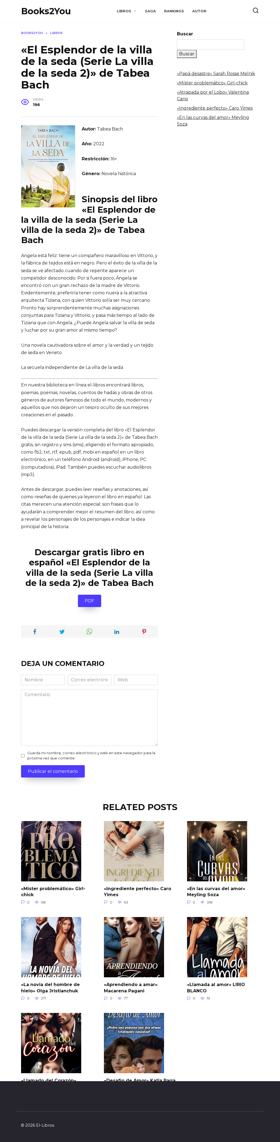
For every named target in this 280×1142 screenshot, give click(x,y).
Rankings (174, 11)
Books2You (46, 11)
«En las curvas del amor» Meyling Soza (216, 891)
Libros (124, 11)
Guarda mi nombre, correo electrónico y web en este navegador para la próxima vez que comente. (91, 755)
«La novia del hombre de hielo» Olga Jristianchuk (50, 987)
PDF (89, 600)
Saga (150, 11)
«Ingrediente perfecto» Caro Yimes (215, 108)
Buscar (185, 33)
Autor (199, 11)
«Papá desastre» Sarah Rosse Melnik (216, 73)
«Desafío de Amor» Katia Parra (140, 1080)
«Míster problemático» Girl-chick (212, 83)
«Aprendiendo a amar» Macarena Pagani (131, 987)
